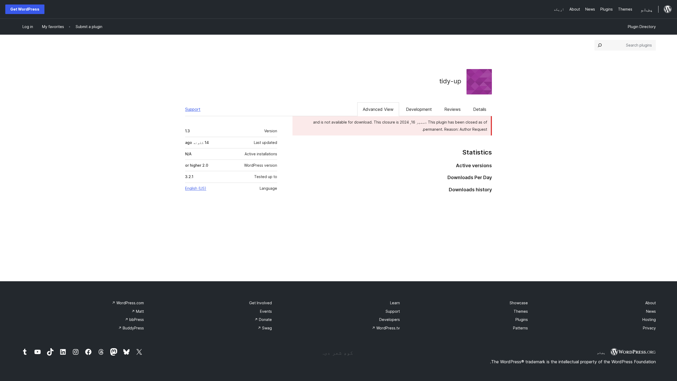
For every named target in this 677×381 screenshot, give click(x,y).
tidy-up (450, 81)
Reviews (452, 109)
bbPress (134, 319)
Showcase (519, 303)
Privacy (649, 328)
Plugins (521, 319)
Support (192, 109)
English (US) (195, 188)
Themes (521, 311)
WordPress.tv (386, 328)
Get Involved (260, 303)
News (651, 311)
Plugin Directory (642, 26)
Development (419, 109)
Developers (389, 319)
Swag (265, 328)
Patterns (520, 328)
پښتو (601, 352)
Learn (395, 303)
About (650, 303)
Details (479, 109)
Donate (263, 319)
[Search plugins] (599, 45)
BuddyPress (131, 328)
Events (266, 311)
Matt (137, 311)
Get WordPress (24, 9)
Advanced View (378, 109)
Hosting (649, 319)
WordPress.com (128, 303)
